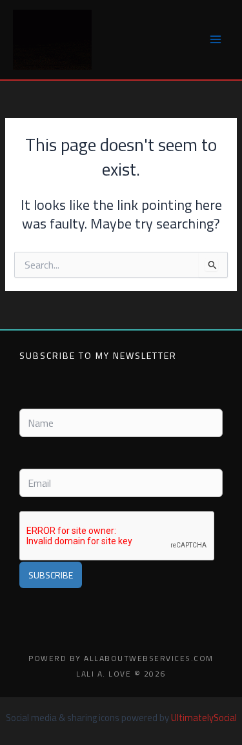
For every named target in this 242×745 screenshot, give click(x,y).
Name (30, 398)
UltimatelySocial (204, 717)
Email (29, 458)
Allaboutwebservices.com (149, 658)
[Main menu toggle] (215, 39)
